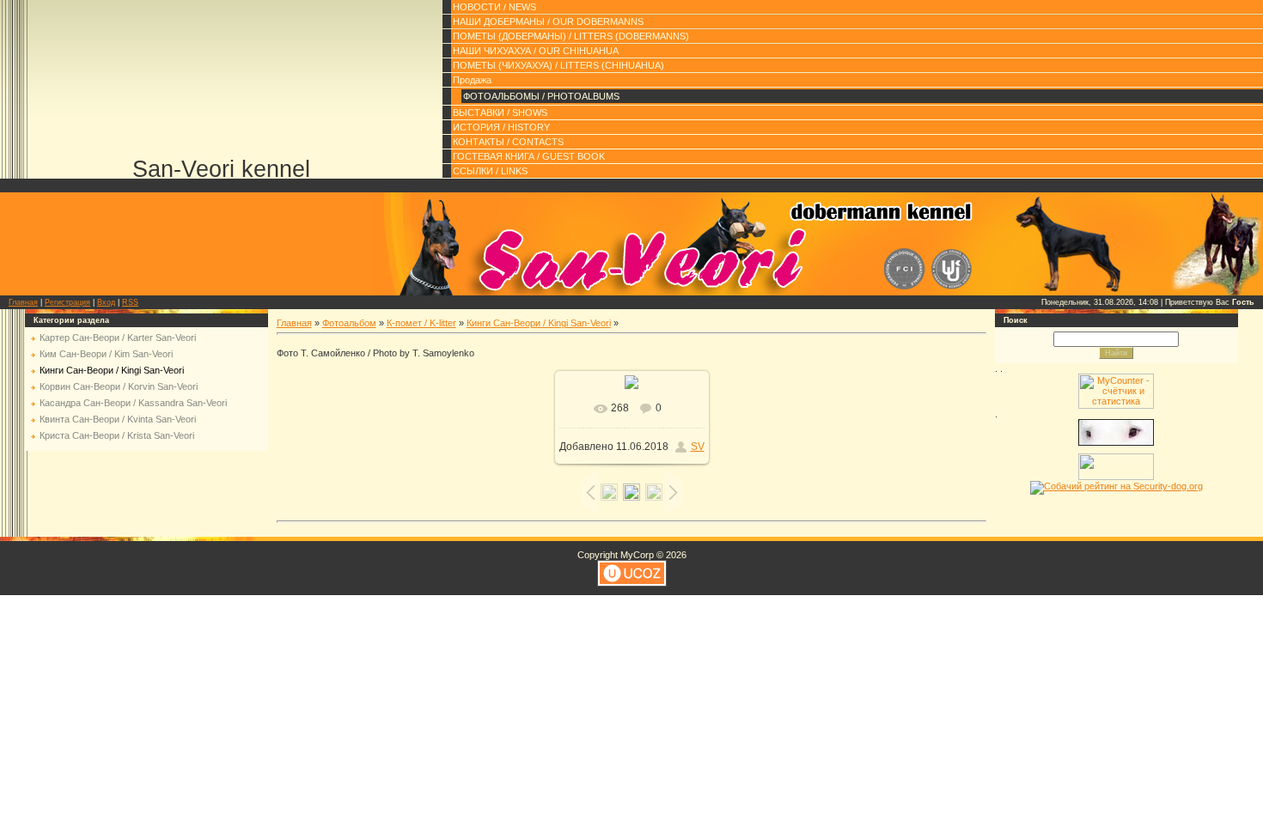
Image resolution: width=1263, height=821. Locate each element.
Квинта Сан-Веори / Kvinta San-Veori (118, 419)
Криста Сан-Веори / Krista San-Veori (117, 435)
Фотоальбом (349, 323)
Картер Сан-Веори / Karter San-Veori (118, 337)
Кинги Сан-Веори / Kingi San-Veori (112, 370)
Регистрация (67, 302)
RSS (130, 302)
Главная (23, 302)
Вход (106, 302)
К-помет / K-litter (421, 323)
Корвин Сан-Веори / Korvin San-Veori (119, 386)
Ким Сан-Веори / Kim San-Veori (106, 354)
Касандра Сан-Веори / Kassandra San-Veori (133, 403)
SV (698, 447)
